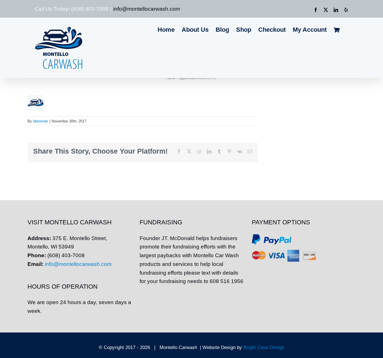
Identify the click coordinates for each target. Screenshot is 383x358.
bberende (40, 121)
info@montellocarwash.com (146, 9)
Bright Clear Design (263, 347)
